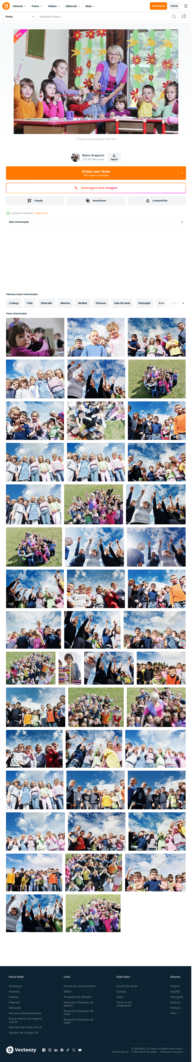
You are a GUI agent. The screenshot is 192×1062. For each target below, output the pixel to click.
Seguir (112, 159)
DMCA (66, 991)
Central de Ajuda (125, 986)
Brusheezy (15, 986)
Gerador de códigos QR (23, 1032)
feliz (30, 303)
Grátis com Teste (95, 173)
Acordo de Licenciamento (78, 986)
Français (173, 1007)
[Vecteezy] (6, 6)
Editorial (71, 6)
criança (14, 303)
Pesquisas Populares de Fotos (77, 1012)
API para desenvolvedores (24, 1013)
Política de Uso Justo (168, 1051)
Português (174, 997)
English (172, 986)
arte (161, 303)
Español (173, 991)
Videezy (13, 997)
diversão (46, 303)
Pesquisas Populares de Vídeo (77, 1021)
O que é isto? (41, 213)
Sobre (118, 997)
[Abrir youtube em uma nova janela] (79, 1049)
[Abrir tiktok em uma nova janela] (67, 1049)
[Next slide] (177, 303)
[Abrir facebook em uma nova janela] (43, 1049)
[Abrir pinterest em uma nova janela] (61, 1049)
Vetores (18, 6)
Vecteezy (13, 991)
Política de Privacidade (141, 1051)
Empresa (14, 1002)
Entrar (171, 5)
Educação (14, 1007)
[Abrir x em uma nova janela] (73, 1049)
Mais (89, 6)
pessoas (101, 303)
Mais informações (19, 222)
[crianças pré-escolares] (157, 337)
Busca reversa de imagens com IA (25, 1020)
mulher (82, 303)
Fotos (35, 6)
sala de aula (122, 303)
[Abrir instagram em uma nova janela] (49, 1049)
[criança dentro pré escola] (35, 337)
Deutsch (173, 1002)
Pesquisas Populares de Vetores (77, 1004)
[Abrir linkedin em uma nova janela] (55, 1049)
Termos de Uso (117, 1051)
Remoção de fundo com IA (24, 1027)
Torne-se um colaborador (122, 1004)
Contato (119, 991)
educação (144, 303)
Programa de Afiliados (76, 997)
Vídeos (52, 6)
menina (65, 303)
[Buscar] (171, 16)
